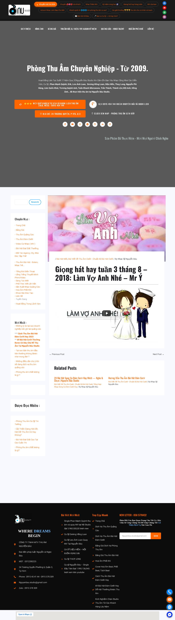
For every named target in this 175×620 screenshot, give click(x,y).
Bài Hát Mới (61, 258)
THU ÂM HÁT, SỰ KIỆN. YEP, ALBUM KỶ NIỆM (78, 28)
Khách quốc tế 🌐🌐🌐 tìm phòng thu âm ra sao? (88, 10)
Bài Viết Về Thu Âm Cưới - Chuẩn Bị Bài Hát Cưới (90, 258)
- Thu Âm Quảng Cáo (24, 234)
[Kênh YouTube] (164, 8)
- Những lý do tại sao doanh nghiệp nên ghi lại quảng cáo (28, 327)
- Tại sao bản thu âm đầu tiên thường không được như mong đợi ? (26, 353)
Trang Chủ (20, 225)
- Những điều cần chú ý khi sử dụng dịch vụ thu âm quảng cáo (27, 364)
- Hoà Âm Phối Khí (23, 289)
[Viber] (94, 124)
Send (156, 535)
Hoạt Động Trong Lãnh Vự (28, 303)
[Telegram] (87, 124)
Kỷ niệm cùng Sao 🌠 (110, 4)
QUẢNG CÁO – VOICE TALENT (112, 28)
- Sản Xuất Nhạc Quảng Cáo (27, 286)
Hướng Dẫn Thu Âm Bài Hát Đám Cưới (126, 378)
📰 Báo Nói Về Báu (82, 16)
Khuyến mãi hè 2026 (45, 4)
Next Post (158, 354)
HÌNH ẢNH (39, 28)
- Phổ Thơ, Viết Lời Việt (25, 283)
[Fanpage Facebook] (164, 3)
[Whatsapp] (80, 124)
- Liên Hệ (19, 296)
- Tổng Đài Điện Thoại (25, 271)
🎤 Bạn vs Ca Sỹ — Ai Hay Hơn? (106, 16)
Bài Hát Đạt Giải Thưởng (27, 248)
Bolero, (35, 262)
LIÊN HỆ (151, 28)
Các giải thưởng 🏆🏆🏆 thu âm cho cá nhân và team (132, 10)
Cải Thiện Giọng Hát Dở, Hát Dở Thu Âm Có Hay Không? (26, 432)
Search (35, 202)
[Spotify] (164, 12)
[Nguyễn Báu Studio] (19, 10)
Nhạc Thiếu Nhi (91, 4)
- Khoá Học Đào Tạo (24, 293)
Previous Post (56, 354)
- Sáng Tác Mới (22, 280)
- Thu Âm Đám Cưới (24, 239)
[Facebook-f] (65, 124)
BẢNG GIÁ (52, 28)
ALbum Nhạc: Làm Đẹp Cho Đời (52, 10)
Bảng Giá (20, 230)
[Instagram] (109, 124)
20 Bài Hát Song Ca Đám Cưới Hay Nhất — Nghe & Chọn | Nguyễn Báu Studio (78, 379)
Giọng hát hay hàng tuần (132, 4)
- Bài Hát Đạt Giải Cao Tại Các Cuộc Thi (26, 441)
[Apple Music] (164, 17)
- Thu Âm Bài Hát (22, 262)
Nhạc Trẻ (19, 265)
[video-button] (93, 104)
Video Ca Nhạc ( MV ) (25, 243)
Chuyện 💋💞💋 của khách (70, 4)
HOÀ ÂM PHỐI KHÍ (136, 28)
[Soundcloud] (102, 124)
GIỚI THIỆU (25, 28)
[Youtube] (72, 124)
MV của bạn (151, 4)
